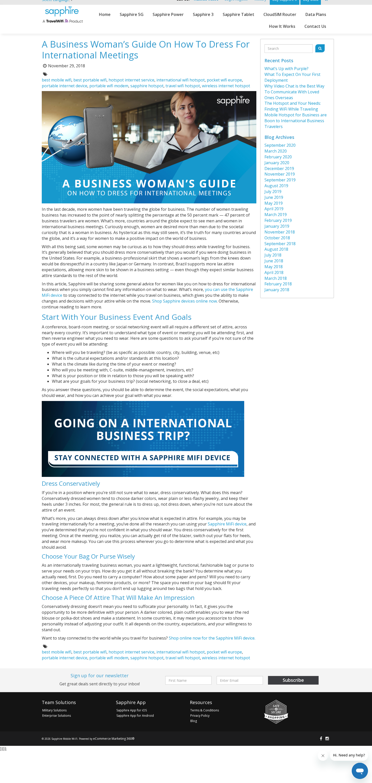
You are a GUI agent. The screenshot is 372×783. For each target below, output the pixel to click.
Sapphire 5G (131, 14)
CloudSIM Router (279, 14)
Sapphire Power (168, 14)
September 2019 (280, 180)
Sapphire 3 (203, 14)
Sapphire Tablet (238, 14)
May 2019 (273, 203)
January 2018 (276, 289)
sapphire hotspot (146, 86)
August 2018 (276, 249)
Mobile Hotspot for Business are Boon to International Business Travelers (295, 120)
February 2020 (278, 157)
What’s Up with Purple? (286, 68)
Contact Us (315, 26)
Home (105, 14)
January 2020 (276, 162)
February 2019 (278, 220)
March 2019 (275, 214)
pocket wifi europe (224, 80)
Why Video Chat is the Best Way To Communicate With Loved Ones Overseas (294, 91)
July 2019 (272, 191)
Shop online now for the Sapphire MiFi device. (212, 638)
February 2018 (278, 284)
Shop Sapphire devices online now (184, 301)
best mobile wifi (56, 80)
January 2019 (276, 226)
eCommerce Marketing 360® (113, 738)
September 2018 (280, 243)
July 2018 (272, 255)
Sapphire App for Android (135, 715)
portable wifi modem (108, 86)
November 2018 (279, 232)
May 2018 (273, 266)
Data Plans (315, 14)
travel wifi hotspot (183, 86)
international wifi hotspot (180, 80)
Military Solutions (54, 710)
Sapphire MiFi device (227, 524)
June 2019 (273, 197)
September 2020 (280, 145)
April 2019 (273, 208)
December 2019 (279, 168)
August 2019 (276, 185)
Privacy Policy (200, 715)
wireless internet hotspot (226, 86)
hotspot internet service (131, 80)
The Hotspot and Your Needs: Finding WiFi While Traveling (292, 106)
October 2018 (277, 238)
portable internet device (64, 86)
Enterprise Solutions (56, 715)
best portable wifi (90, 80)
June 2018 (273, 261)
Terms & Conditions (204, 710)
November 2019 (279, 174)
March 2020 (275, 151)
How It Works (282, 26)
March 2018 (275, 278)
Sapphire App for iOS (131, 710)
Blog (193, 721)
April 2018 (273, 272)
